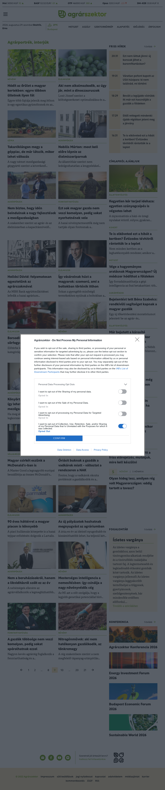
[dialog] (82, 395)
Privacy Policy (101, 449)
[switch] (122, 391)
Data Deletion (64, 449)
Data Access (82, 449)
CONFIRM (59, 438)
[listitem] (82, 384)
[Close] (138, 340)
